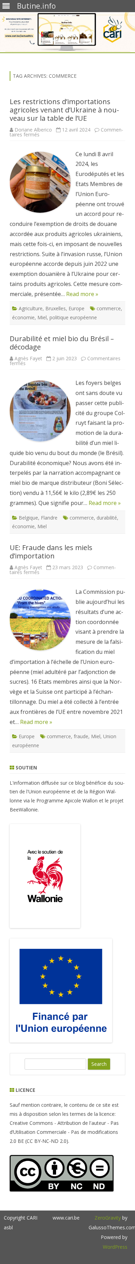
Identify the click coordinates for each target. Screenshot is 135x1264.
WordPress (115, 1247)
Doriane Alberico (33, 129)
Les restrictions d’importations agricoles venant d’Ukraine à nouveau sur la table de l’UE (64, 110)
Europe (76, 308)
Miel (42, 317)
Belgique (28, 517)
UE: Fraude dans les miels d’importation (51, 552)
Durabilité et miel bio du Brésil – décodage (62, 343)
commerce (109, 308)
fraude (81, 736)
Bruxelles (55, 308)
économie (23, 317)
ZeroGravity (107, 1217)
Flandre (49, 517)
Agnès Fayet (28, 358)
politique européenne (73, 317)
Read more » (82, 294)
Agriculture (31, 308)
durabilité (107, 517)
